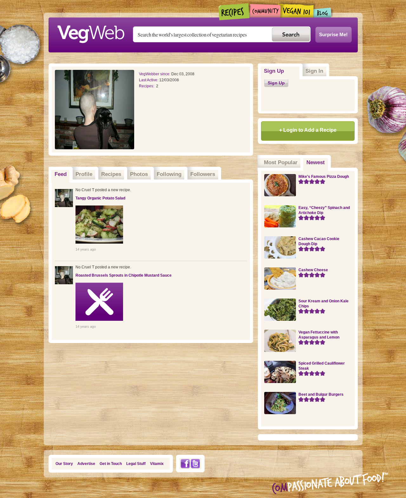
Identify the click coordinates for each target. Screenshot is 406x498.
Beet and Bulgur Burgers (321, 394)
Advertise (86, 463)
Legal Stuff (136, 463)
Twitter (195, 463)
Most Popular (281, 162)
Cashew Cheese (313, 270)
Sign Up (274, 71)
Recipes (234, 11)
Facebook (185, 463)
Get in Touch (111, 463)
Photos (139, 174)
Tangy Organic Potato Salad (100, 198)
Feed (61, 174)
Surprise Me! (333, 34)
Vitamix (157, 463)
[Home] (90, 32)
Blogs (322, 12)
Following (169, 174)
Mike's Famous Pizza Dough (323, 176)
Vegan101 (297, 10)
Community (265, 10)
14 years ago (85, 249)
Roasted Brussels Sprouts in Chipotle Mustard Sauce (123, 275)
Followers (202, 174)
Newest (317, 162)
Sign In (314, 71)
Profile (83, 174)
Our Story (64, 463)
